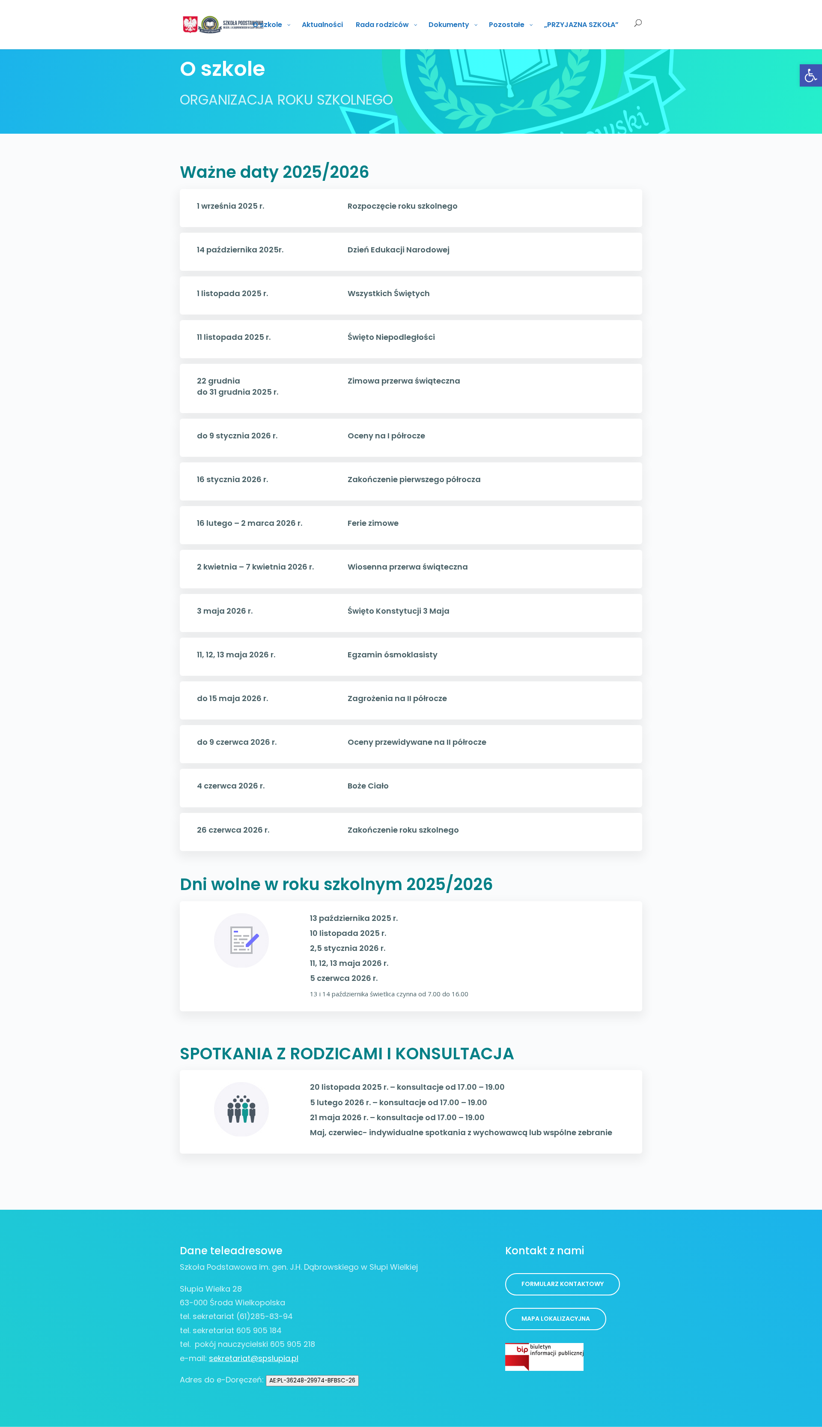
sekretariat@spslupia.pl (253, 1358)
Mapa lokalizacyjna (555, 1318)
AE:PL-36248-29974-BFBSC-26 (312, 1380)
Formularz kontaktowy (562, 1284)
